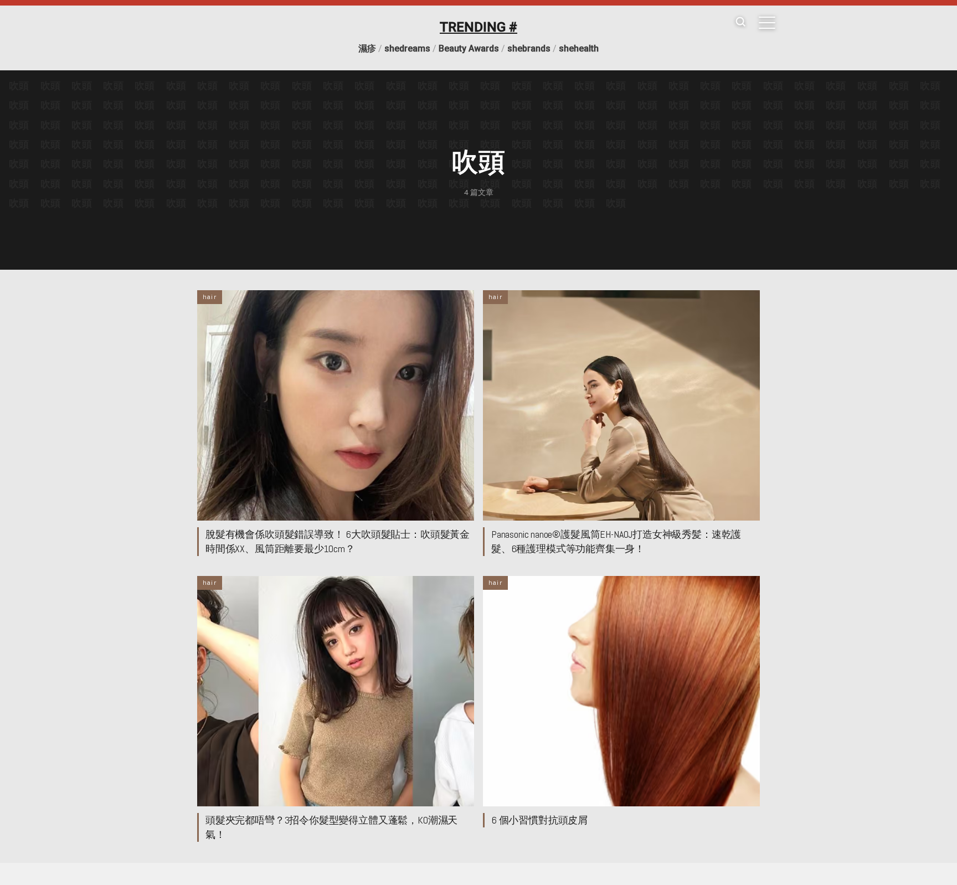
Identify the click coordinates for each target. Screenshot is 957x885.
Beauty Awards (469, 48)
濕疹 (367, 48)
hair (210, 297)
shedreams (407, 48)
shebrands (528, 48)
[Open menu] (767, 23)
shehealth (579, 48)
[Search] (740, 22)
